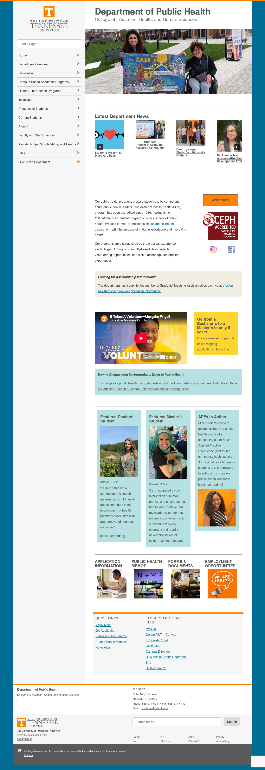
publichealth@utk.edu (154, 708)
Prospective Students (33, 108)
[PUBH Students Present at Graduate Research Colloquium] (150, 129)
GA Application (105, 630)
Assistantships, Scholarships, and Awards (47, 144)
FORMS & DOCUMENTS (180, 563)
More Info (222, 349)
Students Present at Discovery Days (108, 154)
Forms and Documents (111, 636)
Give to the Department (34, 162)
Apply (191, 736)
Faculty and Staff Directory (36, 135)
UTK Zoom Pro (156, 668)
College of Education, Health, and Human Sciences (146, 18)
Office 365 (153, 645)
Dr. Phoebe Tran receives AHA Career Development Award (231, 158)
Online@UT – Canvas (161, 634)
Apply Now (103, 625)
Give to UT (193, 741)
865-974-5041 (150, 703)
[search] (49, 43)
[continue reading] (112, 535)
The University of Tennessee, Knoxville (49, 18)
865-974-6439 (176, 703)
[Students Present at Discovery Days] (109, 134)
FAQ (21, 153)
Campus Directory (158, 651)
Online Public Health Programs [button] (39, 90)
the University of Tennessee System (67, 751)
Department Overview (33, 64)
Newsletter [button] (25, 73)
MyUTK (151, 629)
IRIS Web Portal (157, 640)
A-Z (162, 736)
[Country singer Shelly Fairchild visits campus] (190, 133)
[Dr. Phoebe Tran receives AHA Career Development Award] (231, 136)
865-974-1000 (24, 739)
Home (22, 55)
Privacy (220, 736)
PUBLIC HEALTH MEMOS (147, 563)
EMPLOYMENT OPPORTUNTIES (220, 563)
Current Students (30, 117)
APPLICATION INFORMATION (108, 563)
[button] (100, 147)
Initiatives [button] (24, 99)
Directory (165, 741)
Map (134, 741)
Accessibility (222, 741)
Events (136, 736)
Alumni (23, 126)
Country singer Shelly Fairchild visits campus (190, 152)
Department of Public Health (152, 11)
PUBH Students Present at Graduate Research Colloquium (150, 144)
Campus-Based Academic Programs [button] (43, 82)
